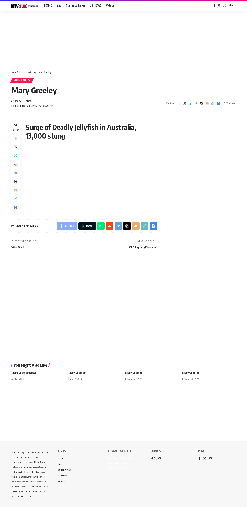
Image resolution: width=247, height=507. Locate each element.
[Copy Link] (212, 103)
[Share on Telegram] (195, 103)
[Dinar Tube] (24, 5)
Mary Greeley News (24, 372)
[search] (225, 5)
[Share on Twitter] (184, 103)
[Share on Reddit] (15, 164)
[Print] (218, 103)
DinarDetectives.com (119, 463)
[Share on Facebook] (179, 103)
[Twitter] (218, 5)
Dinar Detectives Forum (121, 458)
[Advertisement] (112, 39)
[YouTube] (210, 458)
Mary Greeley (22, 80)
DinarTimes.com (116, 468)
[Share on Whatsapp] (190, 103)
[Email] (207, 103)
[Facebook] (214, 5)
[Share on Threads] (201, 103)
